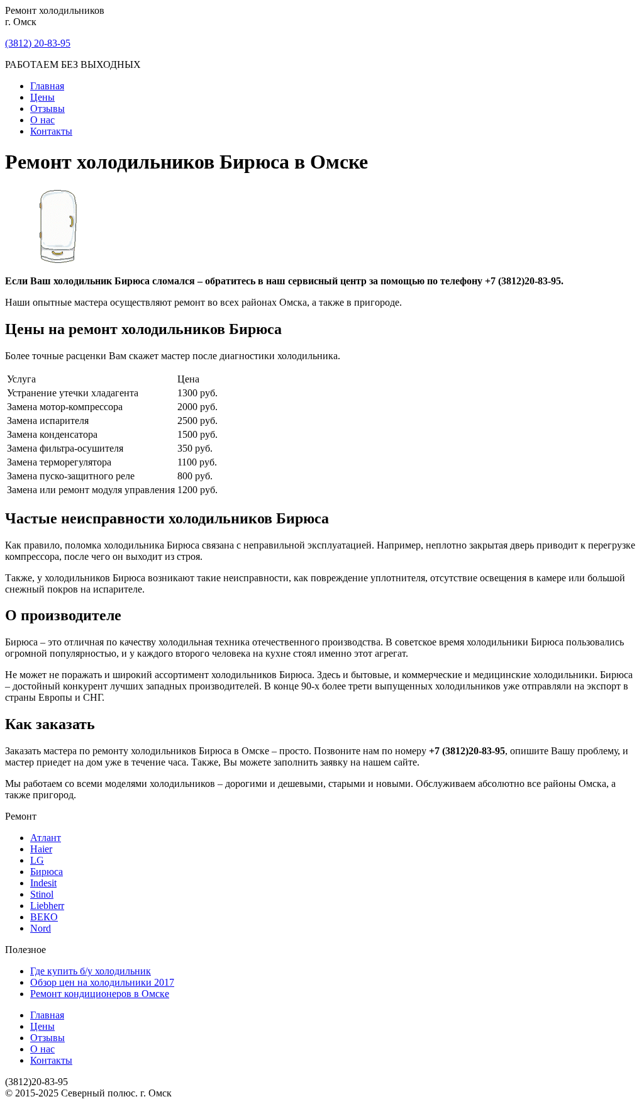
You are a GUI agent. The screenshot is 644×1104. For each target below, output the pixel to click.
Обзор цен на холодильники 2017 (102, 982)
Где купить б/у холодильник (90, 971)
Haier (41, 849)
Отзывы (47, 108)
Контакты (51, 131)
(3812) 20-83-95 (37, 43)
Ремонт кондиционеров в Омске (99, 993)
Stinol (41, 894)
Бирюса (46, 871)
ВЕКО (44, 917)
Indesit (43, 883)
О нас (42, 119)
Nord (40, 928)
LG (37, 860)
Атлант (45, 837)
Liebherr (47, 905)
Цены (42, 97)
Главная (47, 86)
